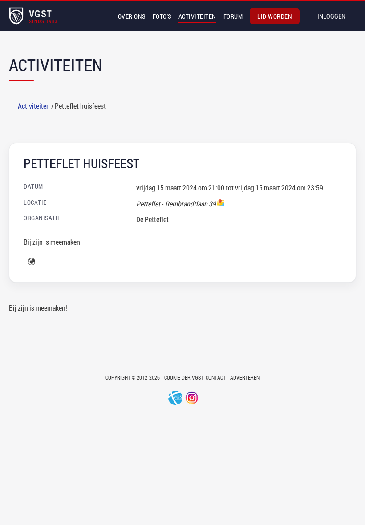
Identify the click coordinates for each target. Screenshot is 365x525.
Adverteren (245, 377)
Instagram (192, 398)
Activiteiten (197, 16)
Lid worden (274, 16)
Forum (233, 16)
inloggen (331, 16)
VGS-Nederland (175, 398)
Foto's (162, 16)
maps (220, 202)
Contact (216, 377)
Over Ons (132, 16)
